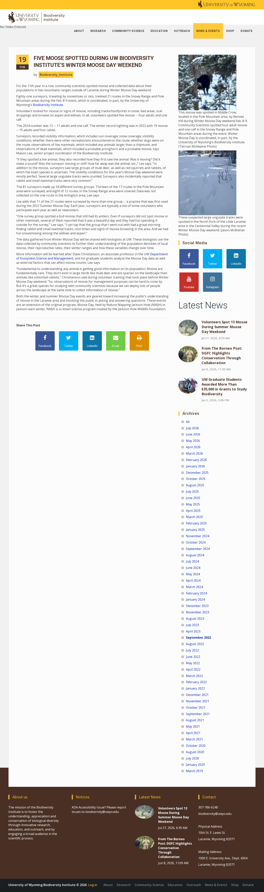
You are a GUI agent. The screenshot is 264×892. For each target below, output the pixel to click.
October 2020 (195, 745)
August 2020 (195, 752)
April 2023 (193, 631)
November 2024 (197, 536)
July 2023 (192, 625)
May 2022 (193, 663)
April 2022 (193, 669)
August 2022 (195, 644)
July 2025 (192, 491)
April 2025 (193, 511)
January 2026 (195, 466)
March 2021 (194, 739)
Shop (235, 885)
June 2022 (193, 657)
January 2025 (195, 530)
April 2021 (193, 733)
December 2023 (197, 606)
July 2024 (192, 561)
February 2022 (196, 682)
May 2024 (193, 574)
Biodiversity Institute (48, 105)
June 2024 (193, 568)
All (187, 422)
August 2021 (195, 720)
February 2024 (196, 593)
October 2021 (195, 707)
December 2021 (197, 695)
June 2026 (193, 434)
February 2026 (196, 460)
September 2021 (198, 714)
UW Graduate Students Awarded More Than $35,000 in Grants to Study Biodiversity (224, 386)
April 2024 (193, 580)
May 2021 (193, 726)
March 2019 (194, 771)
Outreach (194, 885)
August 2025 (195, 485)
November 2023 (197, 612)
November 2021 (197, 701)
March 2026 (194, 453)
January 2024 (195, 599)
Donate (248, 885)
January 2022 (195, 688)
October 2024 (195, 542)
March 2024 (194, 587)
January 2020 (195, 764)
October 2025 (195, 479)
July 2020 (192, 758)
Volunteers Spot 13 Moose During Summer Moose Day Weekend (224, 327)
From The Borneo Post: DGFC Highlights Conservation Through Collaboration (222, 355)
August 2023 (195, 618)
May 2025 (193, 504)
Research (124, 885)
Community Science (149, 885)
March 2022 (194, 676)
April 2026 (193, 447)
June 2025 (193, 498)
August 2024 (195, 555)
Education (175, 885)
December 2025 (197, 472)
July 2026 (192, 428)
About (108, 885)
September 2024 (198, 549)
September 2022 (198, 637)
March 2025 (194, 517)
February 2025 (196, 523)
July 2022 (192, 650)
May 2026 (193, 441)
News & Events (216, 885)
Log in (92, 885)
